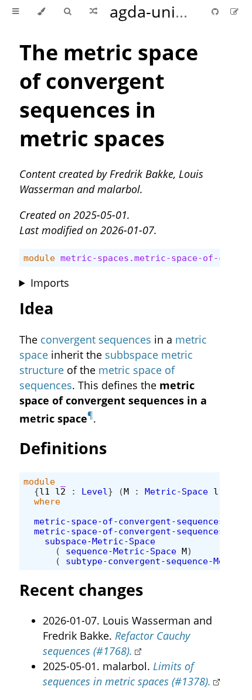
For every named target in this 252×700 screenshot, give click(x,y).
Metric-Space (176, 491)
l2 (60, 491)
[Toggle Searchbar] (67, 11)
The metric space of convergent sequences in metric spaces (108, 95)
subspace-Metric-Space (100, 541)
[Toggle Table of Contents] (15, 11)
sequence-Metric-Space (121, 551)
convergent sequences (95, 339)
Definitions (63, 448)
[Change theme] (41, 11)
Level (94, 491)
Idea (36, 308)
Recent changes (81, 590)
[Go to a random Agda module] (93, 11)
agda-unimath (162, 11)
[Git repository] (216, 11)
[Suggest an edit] (234, 11)
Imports (49, 283)
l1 (44, 491)
